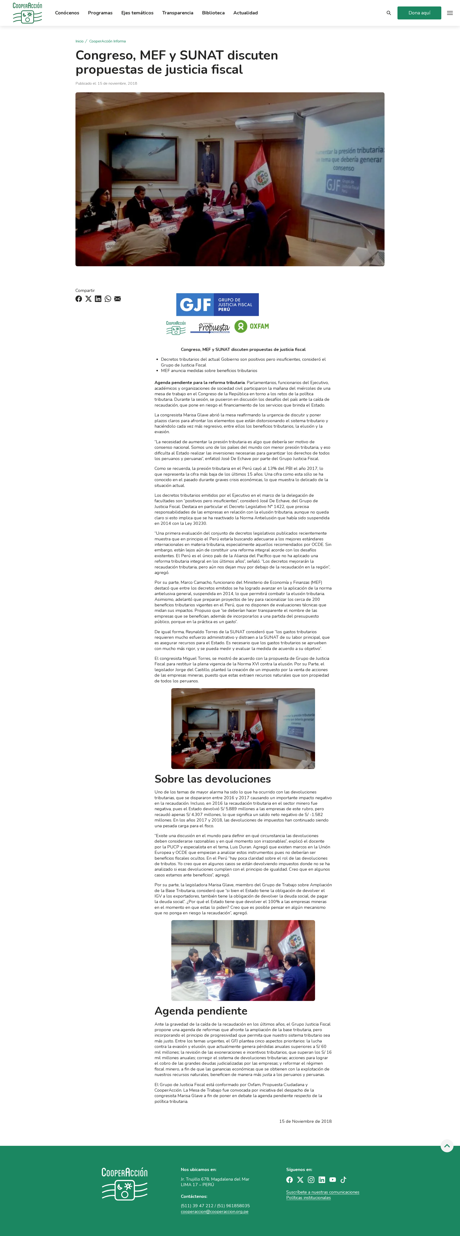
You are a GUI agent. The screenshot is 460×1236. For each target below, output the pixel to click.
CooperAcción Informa (107, 41)
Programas (100, 13)
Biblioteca (213, 13)
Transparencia (177, 13)
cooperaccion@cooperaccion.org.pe (214, 1211)
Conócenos (67, 13)
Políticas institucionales (308, 1198)
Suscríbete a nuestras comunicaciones (322, 1192)
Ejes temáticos (137, 13)
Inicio (79, 41)
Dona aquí (419, 13)
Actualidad (245, 13)
